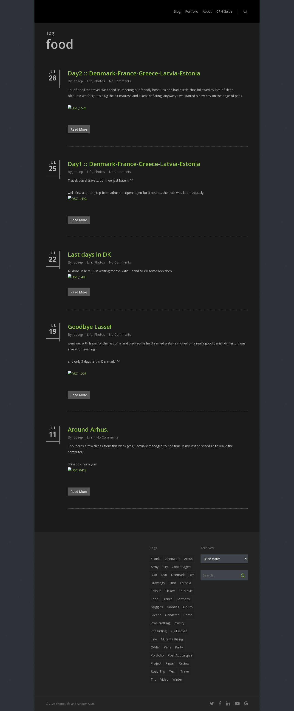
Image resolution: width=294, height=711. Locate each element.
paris (167, 647)
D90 (164, 575)
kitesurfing (159, 631)
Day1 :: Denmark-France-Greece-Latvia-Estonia (134, 164)
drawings (158, 583)
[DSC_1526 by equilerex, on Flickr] (77, 108)
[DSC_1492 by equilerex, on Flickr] (77, 198)
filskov (170, 591)
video (164, 679)
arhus (188, 558)
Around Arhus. (88, 429)
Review (184, 663)
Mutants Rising (172, 639)
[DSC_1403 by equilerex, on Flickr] (77, 277)
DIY (191, 575)
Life (89, 81)
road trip (158, 671)
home (187, 615)
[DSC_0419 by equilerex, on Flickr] (77, 470)
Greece (156, 615)
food (154, 599)
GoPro (188, 607)
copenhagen (181, 567)
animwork (172, 558)
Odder (155, 647)
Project (156, 663)
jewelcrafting (160, 623)
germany (183, 599)
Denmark (178, 575)
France (167, 599)
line (154, 639)
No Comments (120, 81)
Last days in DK (89, 254)
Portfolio (157, 655)
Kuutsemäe (178, 631)
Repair (170, 663)
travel (184, 671)
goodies (173, 607)
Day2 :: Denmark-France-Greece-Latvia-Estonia (134, 73)
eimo (172, 583)
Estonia (185, 583)
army (154, 567)
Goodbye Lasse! (90, 326)
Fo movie (186, 591)
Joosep (78, 81)
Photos (99, 81)
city (165, 567)
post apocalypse (180, 655)
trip (153, 679)
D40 (154, 575)
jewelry (179, 623)
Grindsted (172, 615)
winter (177, 679)
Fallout (156, 591)
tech (172, 671)
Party (179, 647)
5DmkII (156, 558)
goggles (157, 607)
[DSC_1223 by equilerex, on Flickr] (77, 373)
